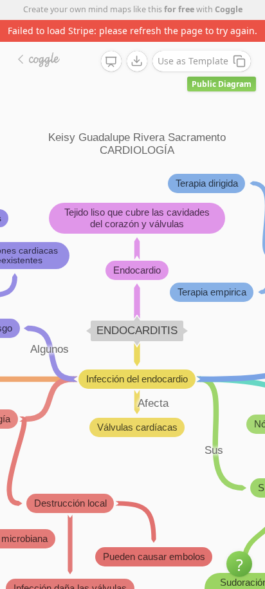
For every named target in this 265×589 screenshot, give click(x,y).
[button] (239, 564)
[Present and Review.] (111, 61)
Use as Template (193, 61)
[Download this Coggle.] (137, 61)
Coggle (228, 9)
